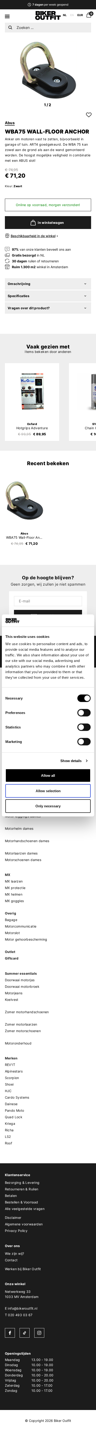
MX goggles (14, 901)
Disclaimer (13, 1218)
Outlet (10, 952)
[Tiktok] (25, 1333)
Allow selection (48, 791)
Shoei (9, 1084)
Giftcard (12, 958)
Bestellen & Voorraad (21, 1202)
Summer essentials (21, 973)
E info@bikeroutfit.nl (21, 1308)
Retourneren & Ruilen (21, 1189)
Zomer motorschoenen (23, 1031)
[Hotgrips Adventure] (32, 391)
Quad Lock (14, 1117)
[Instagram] (39, 1333)
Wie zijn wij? (14, 1253)
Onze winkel (15, 1284)
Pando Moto (14, 1110)
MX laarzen (14, 881)
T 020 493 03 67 (19, 1315)
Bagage (11, 920)
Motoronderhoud (18, 1043)
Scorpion (12, 1078)
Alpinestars (14, 1071)
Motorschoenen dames (23, 860)
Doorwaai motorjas (20, 980)
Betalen (11, 1196)
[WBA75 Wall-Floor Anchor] (24, 500)
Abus (10, 122)
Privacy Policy (16, 1231)
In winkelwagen (51, 223)
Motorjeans (14, 993)
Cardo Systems (17, 1097)
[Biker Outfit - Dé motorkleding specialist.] (48, 18)
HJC (8, 1091)
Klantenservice (17, 1175)
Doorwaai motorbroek (22, 986)
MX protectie (15, 888)
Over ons (12, 1246)
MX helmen (14, 894)
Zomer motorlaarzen (21, 1024)
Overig (10, 913)
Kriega (10, 1123)
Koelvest (11, 1000)
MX (7, 875)
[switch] (84, 713)
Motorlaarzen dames (21, 853)
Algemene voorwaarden (24, 1224)
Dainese (11, 1104)
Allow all (48, 775)
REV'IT (10, 1065)
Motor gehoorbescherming (26, 939)
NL (65, 15)
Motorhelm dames (19, 828)
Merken (11, 1058)
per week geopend (50, 4)
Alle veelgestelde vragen (25, 1209)
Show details (71, 761)
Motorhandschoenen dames (27, 841)
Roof (8, 1143)
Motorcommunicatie (21, 926)
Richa (9, 1130)
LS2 (8, 1137)
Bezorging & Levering (22, 1183)
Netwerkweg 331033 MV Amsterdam (22, 1294)
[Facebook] (10, 1333)
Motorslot (12, 933)
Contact (11, 1260)
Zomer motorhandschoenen (27, 1012)
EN (72, 15)
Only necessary (48, 806)
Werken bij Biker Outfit (23, 1269)
